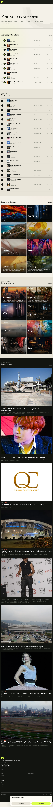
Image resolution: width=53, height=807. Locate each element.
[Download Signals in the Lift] (49, 54)
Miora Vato (12, 101)
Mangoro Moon (13, 100)
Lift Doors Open (13, 49)
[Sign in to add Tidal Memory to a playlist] (51, 78)
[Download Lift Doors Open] (49, 50)
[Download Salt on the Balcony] (49, 68)
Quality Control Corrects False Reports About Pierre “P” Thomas (22, 504)
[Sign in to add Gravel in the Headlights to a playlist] (51, 180)
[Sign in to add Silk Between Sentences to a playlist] (51, 143)
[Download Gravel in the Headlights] (49, 180)
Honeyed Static (13, 132)
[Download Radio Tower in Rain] (49, 161)
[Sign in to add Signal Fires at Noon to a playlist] (51, 189)
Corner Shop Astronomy (15, 165)
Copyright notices (31, 773)
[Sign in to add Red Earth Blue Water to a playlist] (51, 119)
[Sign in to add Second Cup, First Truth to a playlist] (51, 138)
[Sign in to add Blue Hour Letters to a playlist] (51, 64)
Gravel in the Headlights (15, 179)
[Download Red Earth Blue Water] (49, 119)
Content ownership (31, 771)
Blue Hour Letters (14, 63)
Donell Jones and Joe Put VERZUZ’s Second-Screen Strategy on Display (25, 600)
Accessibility (3, 786)
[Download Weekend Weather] (49, 184)
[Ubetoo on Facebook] (5, 765)
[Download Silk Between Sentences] (49, 143)
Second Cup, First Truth (15, 137)
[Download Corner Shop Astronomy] (49, 166)
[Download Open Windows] (49, 59)
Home (2, 5)
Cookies (51, 794)
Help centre (3, 782)
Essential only (21, 803)
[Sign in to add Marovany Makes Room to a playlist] (51, 105)
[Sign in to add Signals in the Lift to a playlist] (51, 54)
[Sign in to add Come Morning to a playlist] (51, 73)
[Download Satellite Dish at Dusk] (49, 147)
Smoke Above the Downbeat (16, 81)
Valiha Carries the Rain (15, 109)
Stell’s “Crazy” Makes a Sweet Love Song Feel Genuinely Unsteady (23, 457)
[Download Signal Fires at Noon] (49, 189)
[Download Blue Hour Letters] (49, 64)
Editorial (50, 364)
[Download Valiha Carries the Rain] (49, 110)
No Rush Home (13, 40)
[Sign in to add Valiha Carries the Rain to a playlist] (51, 110)
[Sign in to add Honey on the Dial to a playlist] (51, 45)
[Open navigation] (50, 2)
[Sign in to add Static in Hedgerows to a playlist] (51, 175)
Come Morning (13, 72)
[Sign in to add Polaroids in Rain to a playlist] (51, 152)
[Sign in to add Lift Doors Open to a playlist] (51, 50)
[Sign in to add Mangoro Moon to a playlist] (51, 101)
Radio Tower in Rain (14, 160)
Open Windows (37, 45)
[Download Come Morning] (49, 73)
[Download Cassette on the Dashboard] (49, 157)
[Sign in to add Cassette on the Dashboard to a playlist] (51, 157)
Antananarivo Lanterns (15, 114)
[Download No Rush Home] (49, 40)
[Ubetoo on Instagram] (8, 765)
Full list (50, 35)
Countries (2, 775)
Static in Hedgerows (37, 170)
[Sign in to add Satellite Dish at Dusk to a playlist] (51, 147)
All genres (50, 283)
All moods (50, 202)
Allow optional (41, 803)
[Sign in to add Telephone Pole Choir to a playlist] (51, 171)
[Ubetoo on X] (2, 765)
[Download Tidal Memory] (49, 78)
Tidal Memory (13, 77)
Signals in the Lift (14, 54)
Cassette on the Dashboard (16, 156)
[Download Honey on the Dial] (49, 45)
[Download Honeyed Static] (49, 133)
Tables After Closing (37, 82)
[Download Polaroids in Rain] (49, 152)
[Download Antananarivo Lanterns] (49, 115)
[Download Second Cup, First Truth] (49, 138)
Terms (43, 794)
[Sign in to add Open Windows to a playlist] (51, 59)
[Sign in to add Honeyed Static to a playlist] (51, 133)
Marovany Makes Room (15, 105)
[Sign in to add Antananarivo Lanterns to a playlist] (51, 115)
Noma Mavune (12, 41)
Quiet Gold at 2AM (37, 124)
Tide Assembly (12, 78)
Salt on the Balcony (14, 68)
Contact (2, 784)
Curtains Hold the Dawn (15, 123)
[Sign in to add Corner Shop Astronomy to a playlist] (51, 166)
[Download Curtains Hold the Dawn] (49, 124)
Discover (2, 771)
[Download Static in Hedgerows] (49, 175)
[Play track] (4, 40)
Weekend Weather (14, 184)
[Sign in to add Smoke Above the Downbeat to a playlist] (51, 82)
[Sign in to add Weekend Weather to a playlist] (51, 184)
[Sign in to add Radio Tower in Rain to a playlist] (51, 161)
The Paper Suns (13, 152)
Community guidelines (5, 787)
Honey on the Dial (14, 44)
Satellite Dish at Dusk (15, 146)
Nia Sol (11, 45)
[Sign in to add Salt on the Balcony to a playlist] (51, 68)
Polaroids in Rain (37, 147)
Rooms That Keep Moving (38, 40)
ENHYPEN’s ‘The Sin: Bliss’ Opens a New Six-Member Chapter (22, 647)
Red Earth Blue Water (38, 100)
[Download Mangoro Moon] (49, 101)
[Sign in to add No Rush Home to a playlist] (51, 40)
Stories (2, 776)
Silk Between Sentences (15, 142)
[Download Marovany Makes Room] (49, 105)
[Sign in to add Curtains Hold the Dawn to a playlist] (51, 124)
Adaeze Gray (12, 64)
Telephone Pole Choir (15, 170)
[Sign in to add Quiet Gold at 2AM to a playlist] (51, 129)
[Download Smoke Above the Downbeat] (49, 82)
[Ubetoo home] (24, 2)
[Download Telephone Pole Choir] (49, 171)
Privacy (47, 794)
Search (2, 773)
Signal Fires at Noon (14, 188)
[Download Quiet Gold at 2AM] (49, 129)
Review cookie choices (15, 800)
